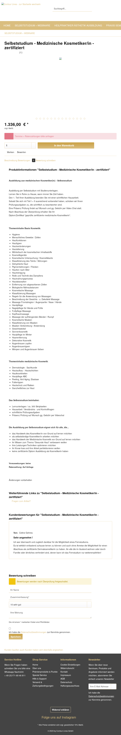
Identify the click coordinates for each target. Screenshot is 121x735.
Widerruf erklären (60, 709)
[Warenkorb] (116, 8)
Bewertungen (26, 160)
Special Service (39, 675)
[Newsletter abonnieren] (113, 686)
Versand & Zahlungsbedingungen (42, 684)
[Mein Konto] (109, 8)
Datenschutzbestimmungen (33, 632)
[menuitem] (72, 10)
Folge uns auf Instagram (59, 717)
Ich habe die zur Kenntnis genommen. (40, 632)
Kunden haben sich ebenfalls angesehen (44, 649)
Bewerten (21, 152)
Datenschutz (66, 682)
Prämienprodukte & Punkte (45, 671)
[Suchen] (89, 8)
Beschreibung (10, 160)
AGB (62, 678)
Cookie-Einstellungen (70, 664)
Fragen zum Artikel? (21, 501)
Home (35, 664)
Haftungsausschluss (69, 685)
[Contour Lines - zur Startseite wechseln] (21, 11)
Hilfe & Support (39, 678)
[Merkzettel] (102, 8)
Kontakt (64, 671)
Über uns (36, 668)
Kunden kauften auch (14, 649)
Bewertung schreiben (46, 160)
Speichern (16, 636)
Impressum (65, 675)
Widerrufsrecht (67, 668)
